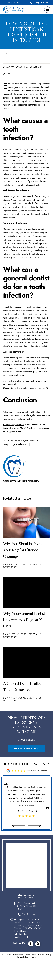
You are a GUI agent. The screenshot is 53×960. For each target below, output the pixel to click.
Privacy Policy (22, 957)
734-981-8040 (25, 428)
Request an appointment (13, 424)
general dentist (20, 87)
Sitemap (32, 957)
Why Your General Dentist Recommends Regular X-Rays (24, 620)
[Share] (9, 74)
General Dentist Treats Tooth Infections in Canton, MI (25, 387)
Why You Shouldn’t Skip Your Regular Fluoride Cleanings (22, 550)
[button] (47, 9)
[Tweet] (5, 74)
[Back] (8, 54)
